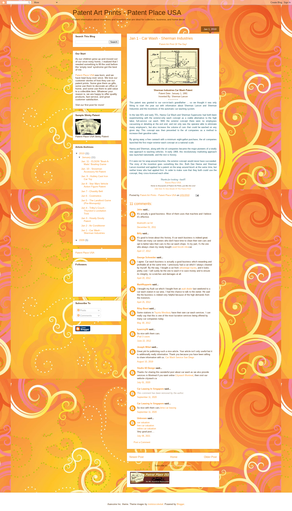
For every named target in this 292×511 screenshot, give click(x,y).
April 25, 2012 (144, 302)
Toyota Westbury (162, 312)
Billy (139, 233)
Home (173, 457)
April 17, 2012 (144, 251)
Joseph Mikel (144, 347)
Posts (82, 310)
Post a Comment (142, 442)
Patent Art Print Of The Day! (173, 44)
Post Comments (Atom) (179, 465)
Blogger (180, 504)
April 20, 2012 (144, 278)
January (86, 157)
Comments (85, 315)
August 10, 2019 (145, 361)
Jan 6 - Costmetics (91, 195)
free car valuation (145, 425)
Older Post (210, 457)
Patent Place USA (173, 182)
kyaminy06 (142, 329)
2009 (82, 240)
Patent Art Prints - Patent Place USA (127, 12)
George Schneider (146, 257)
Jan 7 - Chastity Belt (92, 191)
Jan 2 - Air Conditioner (93, 225)
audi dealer (187, 288)
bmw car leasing (168, 408)
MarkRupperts (144, 284)
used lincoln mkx (180, 247)
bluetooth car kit (145, 223)
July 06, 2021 (143, 436)
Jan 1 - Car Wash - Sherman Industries (161, 38)
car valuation (143, 422)
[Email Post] (196, 195)
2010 (82, 153)
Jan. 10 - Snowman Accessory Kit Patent (93, 170)
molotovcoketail (155, 504)
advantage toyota (187, 267)
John (139, 209)
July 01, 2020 (143, 382)
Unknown (142, 418)
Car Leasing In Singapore (150, 389)
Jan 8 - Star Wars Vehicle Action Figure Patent (94, 185)
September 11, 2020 (147, 397)
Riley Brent (143, 308)
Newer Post (136, 457)
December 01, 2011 (146, 227)
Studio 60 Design (146, 368)
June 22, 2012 (144, 341)
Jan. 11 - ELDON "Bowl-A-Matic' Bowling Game (95, 163)
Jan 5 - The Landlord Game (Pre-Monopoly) (96, 202)
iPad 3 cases (143, 336)
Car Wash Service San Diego (179, 357)
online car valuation (146, 428)
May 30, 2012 (143, 323)
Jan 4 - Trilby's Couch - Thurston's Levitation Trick (93, 210)
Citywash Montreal (184, 375)
